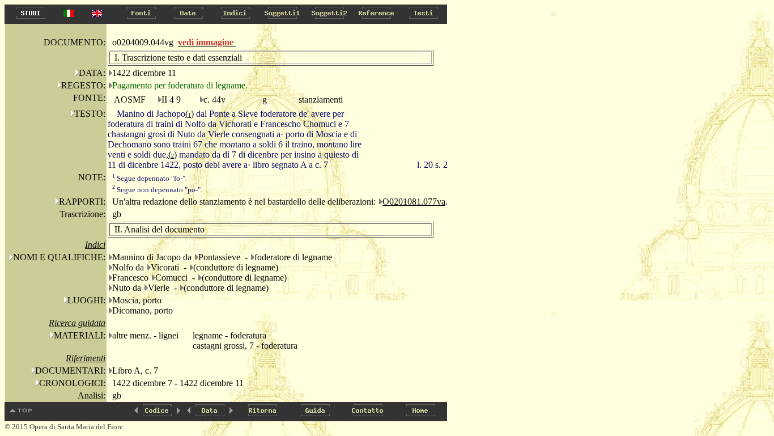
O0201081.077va (413, 201)
